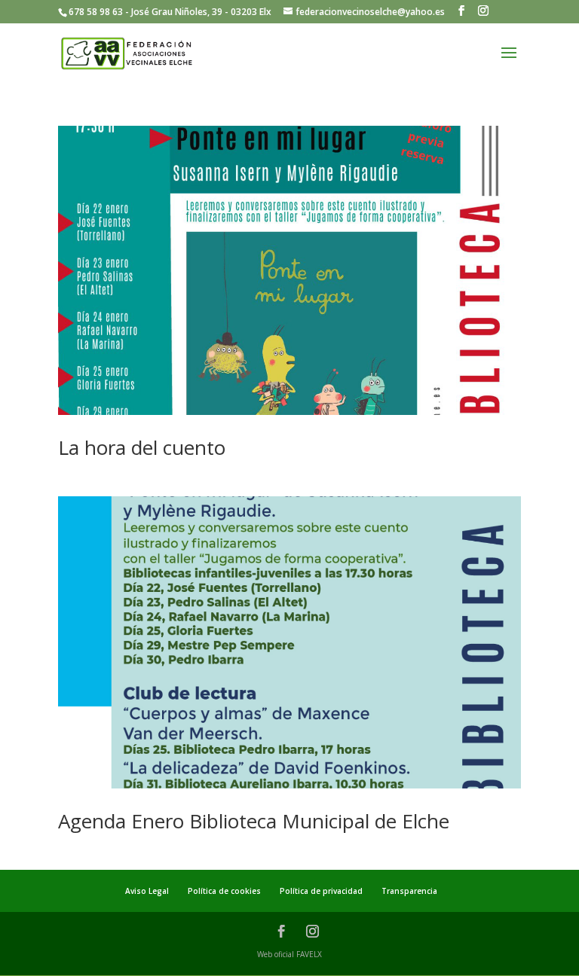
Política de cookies (224, 891)
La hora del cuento (141, 447)
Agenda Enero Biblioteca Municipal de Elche (253, 820)
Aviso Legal (147, 891)
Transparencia (409, 891)
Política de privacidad (321, 891)
